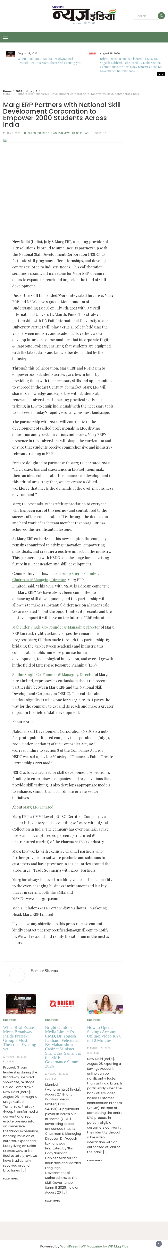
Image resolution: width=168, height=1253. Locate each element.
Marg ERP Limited (38, 807)
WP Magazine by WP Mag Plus (104, 1246)
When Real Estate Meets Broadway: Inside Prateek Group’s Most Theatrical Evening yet (49, 61)
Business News (47, 133)
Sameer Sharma (44, 970)
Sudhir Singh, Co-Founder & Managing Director (53, 674)
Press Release (81, 133)
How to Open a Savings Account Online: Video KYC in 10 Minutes (104, 1034)
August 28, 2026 (16, 1056)
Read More (10, 1178)
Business (30, 133)
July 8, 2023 (13, 133)
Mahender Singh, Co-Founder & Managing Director (56, 627)
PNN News (64, 133)
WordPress (69, 1246)
